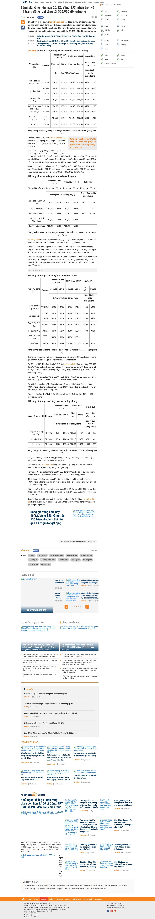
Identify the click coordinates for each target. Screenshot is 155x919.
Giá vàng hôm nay (86, 555)
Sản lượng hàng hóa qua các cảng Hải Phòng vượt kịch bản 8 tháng (79, 677)
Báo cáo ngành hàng (83, 2)
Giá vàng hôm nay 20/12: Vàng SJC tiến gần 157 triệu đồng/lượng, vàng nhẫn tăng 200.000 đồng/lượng (65, 45)
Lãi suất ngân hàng (111, 885)
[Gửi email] (96, 17)
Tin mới (29, 689)
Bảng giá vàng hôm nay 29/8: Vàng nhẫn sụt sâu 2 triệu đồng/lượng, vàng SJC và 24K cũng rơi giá (40, 655)
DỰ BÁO (36, 899)
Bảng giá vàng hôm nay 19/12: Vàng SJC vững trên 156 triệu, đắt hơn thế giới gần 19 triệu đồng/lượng (47, 517)
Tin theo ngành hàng (111, 5)
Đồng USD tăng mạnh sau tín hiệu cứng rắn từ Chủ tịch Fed (32, 778)
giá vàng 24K (69, 364)
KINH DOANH (98, 899)
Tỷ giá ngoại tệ (42, 885)
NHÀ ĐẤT (67, 899)
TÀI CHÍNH (60, 899)
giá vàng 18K (47, 465)
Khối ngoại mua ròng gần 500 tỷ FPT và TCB (61, 865)
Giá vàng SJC (42, 555)
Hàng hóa (27, 2)
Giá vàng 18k (75, 560)
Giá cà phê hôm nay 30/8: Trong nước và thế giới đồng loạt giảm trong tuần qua (79, 655)
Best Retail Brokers (78, 889)
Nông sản (68, 2)
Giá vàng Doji (33, 560)
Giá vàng (32, 50)
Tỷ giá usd (52, 885)
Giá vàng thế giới (72, 555)
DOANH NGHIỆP (88, 899)
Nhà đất (26, 726)
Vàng (60, 2)
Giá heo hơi (78, 885)
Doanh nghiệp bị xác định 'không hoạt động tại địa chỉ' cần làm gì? (58, 778)
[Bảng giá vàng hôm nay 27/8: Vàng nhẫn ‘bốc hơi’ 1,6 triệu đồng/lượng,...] (62, 596)
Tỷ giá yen (60, 885)
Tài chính (24, 784)
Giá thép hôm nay (29, 889)
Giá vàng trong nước (56, 555)
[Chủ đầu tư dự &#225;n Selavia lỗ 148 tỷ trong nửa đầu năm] (106, 865)
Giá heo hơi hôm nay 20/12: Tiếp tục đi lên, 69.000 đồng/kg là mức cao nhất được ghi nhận (66, 37)
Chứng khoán (25, 762)
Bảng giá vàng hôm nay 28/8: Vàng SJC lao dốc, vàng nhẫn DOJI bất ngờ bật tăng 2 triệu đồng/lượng (39, 668)
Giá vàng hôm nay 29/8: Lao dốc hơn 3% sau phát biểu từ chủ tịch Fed (39, 661)
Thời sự (26, 707)
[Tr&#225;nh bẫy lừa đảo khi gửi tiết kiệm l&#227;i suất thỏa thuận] (86, 772)
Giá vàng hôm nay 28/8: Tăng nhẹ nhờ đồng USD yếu (80, 581)
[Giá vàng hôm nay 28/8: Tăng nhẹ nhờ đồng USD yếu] (62, 583)
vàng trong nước (56, 22)
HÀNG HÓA (44, 899)
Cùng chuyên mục (71, 622)
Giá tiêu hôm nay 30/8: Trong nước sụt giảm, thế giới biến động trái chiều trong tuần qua (78, 647)
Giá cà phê (87, 885)
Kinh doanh (83, 835)
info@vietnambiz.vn (35, 915)
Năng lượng (39, 2)
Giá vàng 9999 (63, 560)
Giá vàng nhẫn (34, 239)
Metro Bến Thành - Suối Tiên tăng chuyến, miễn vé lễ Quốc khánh (50, 713)
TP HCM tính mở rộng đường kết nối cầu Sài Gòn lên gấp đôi (48, 703)
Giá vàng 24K (87, 560)
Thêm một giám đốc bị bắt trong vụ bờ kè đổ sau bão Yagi (88, 847)
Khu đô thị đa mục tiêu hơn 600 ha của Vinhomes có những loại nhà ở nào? (123, 823)
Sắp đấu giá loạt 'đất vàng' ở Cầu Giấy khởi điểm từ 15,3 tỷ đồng (50, 733)
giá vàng (31, 555)
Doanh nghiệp (51, 764)
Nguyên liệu (51, 2)
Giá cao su (67, 889)
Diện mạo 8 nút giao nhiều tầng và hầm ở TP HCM (44, 723)
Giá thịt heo (51, 889)
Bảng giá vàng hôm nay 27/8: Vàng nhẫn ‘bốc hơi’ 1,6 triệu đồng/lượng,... (79, 595)
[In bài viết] (93, 17)
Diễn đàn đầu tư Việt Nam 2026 (96, 889)
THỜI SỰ (29, 899)
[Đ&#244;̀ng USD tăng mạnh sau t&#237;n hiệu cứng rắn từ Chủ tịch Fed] (33, 772)
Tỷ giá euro (69, 885)
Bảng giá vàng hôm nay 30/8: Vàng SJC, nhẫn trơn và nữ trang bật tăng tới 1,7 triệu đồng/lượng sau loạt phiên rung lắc (39, 647)
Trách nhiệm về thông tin (31, 917)
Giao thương (99, 2)
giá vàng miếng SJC (57, 138)
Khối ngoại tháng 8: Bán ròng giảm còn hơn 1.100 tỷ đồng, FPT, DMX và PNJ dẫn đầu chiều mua (42, 803)
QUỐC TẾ (51, 899)
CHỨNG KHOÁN (77, 899)
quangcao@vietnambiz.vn (119, 907)
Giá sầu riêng (41, 889)
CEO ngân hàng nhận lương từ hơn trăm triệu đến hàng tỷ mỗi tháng (123, 802)
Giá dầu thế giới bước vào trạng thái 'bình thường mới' (46, 694)
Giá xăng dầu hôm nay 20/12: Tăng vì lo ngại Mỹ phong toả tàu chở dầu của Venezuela (66, 41)
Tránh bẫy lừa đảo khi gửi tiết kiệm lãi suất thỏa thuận (85, 776)
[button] (66, 607)
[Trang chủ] (23, 22)
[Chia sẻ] (23, 27)
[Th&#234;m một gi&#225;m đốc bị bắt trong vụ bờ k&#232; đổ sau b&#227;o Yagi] (72, 848)
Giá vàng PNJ (33, 564)
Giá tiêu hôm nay (98, 885)
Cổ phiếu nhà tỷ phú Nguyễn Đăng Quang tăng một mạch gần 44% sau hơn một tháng (32, 755)
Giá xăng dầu (123, 885)
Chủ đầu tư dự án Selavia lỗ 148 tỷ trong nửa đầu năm (123, 864)
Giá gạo (59, 889)
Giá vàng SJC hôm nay (48, 560)
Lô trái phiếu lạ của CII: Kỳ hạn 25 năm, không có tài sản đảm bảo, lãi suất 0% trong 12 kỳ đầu (59, 757)
